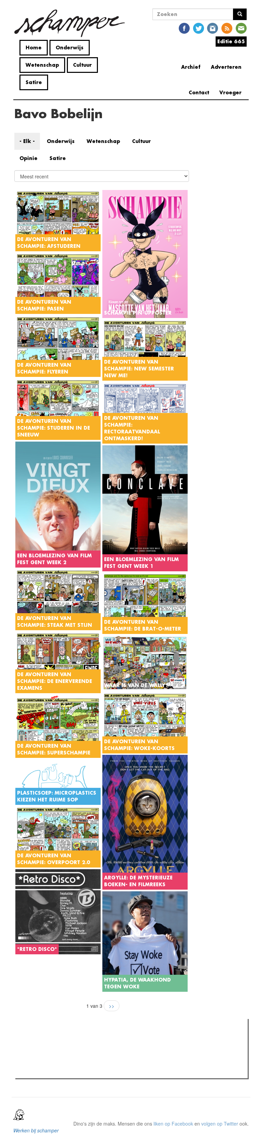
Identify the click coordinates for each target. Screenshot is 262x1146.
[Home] (72, 23)
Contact (199, 92)
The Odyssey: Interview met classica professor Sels (84, 1062)
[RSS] (226, 28)
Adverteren (226, 67)
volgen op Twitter (219, 1123)
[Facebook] (184, 28)
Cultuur (82, 65)
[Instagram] (212, 28)
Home (34, 47)
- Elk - (27, 141)
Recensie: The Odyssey (54, 1053)
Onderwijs (70, 47)
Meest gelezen (39, 1039)
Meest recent (77, 1039)
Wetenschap (42, 65)
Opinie (28, 158)
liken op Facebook (173, 1123)
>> (111, 1005)
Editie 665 (231, 41)
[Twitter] (198, 28)
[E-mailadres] (241, 28)
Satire (34, 82)
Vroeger (230, 92)
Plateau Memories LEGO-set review (67, 1071)
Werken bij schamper (36, 1130)
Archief (191, 67)
